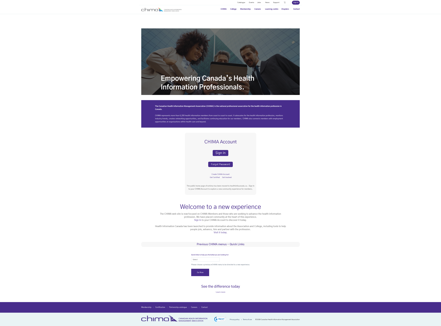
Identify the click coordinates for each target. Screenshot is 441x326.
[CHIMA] (161, 9)
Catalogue (241, 2)
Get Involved (227, 177)
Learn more (220, 292)
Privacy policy (234, 319)
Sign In (197, 220)
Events (251, 2)
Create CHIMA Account (220, 174)
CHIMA (224, 9)
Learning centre (271, 9)
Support (276, 2)
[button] (220, 320)
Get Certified (215, 177)
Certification (160, 307)
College (233, 9)
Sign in (295, 2)
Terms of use (247, 319)
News (267, 2)
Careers (257, 9)
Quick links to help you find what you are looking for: (210, 255)
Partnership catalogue (178, 307)
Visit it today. (220, 232)
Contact (296, 9)
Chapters (285, 9)
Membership (245, 9)
